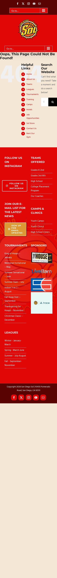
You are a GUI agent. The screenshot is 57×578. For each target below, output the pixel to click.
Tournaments (32, 94)
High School (37, 181)
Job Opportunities (32, 116)
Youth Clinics (37, 226)
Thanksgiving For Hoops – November (14, 308)
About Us (30, 79)
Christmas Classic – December (14, 318)
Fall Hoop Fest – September (12, 299)
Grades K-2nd (37, 170)
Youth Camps (37, 221)
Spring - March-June (14, 350)
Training (30, 99)
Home (29, 74)
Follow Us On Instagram (16, 185)
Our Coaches (37, 196)
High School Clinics (40, 232)
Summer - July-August (15, 356)
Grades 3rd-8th (38, 176)
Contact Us (31, 128)
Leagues (30, 89)
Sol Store (30, 123)
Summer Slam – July (15, 282)
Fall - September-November (13, 363)
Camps (29, 104)
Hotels (29, 109)
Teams (29, 84)
